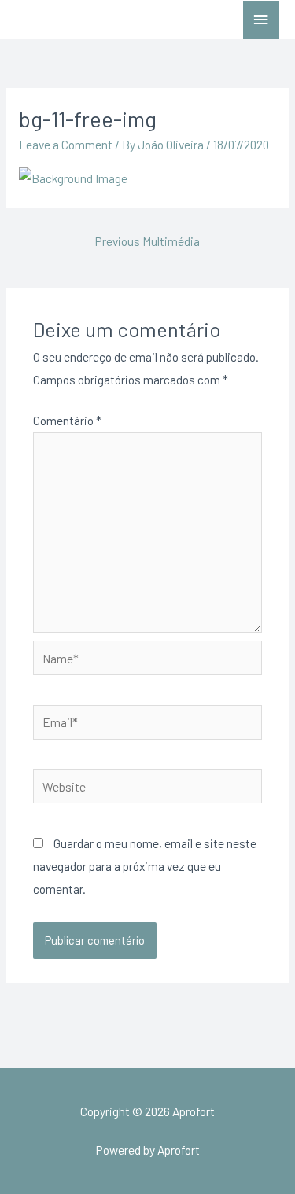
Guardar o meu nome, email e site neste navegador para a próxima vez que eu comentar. (144, 866)
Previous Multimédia (147, 240)
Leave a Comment (65, 144)
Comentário (67, 420)
